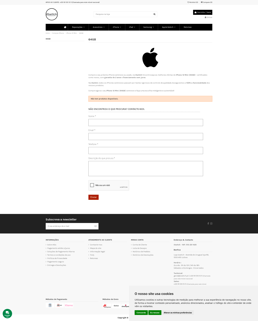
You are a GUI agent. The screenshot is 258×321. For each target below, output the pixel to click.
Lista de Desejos (140, 248)
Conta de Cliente (140, 245)
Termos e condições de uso (59, 255)
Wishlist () (193, 2)
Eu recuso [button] (155, 312)
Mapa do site (95, 248)
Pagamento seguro (55, 262)
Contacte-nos (96, 245)
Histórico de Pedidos (141, 251)
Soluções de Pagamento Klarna (61, 251)
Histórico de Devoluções (143, 255)
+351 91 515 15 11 (196, 276)
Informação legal (97, 251)
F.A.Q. (92, 255)
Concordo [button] (141, 312)
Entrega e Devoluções (56, 265)
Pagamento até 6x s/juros (58, 248)
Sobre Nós (51, 245)
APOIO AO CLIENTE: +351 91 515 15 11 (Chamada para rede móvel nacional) (73, 2)
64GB (48, 39)
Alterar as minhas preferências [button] (178, 312)
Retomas (94, 258)
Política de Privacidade (57, 258)
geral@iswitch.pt (181, 276)
